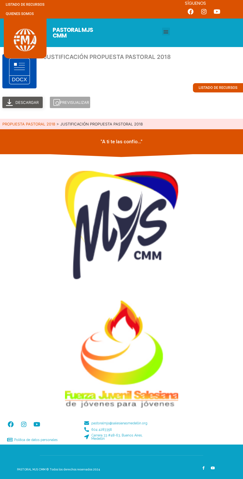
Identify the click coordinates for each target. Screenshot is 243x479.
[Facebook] (191, 11)
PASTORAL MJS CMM (73, 32)
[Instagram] (204, 11)
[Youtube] (217, 11)
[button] (166, 31)
